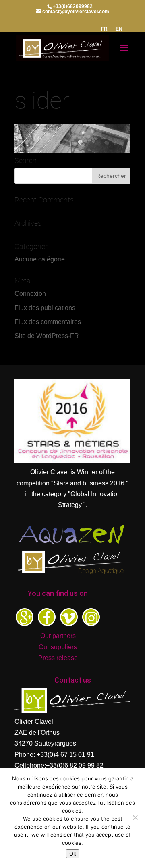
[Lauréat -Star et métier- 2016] (72, 461)
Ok (72, 853)
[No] (135, 817)
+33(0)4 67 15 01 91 (65, 754)
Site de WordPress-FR (46, 335)
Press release (58, 657)
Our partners (58, 635)
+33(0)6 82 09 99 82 (75, 765)
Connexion (30, 293)
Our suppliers (58, 647)
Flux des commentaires (47, 321)
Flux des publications (44, 307)
